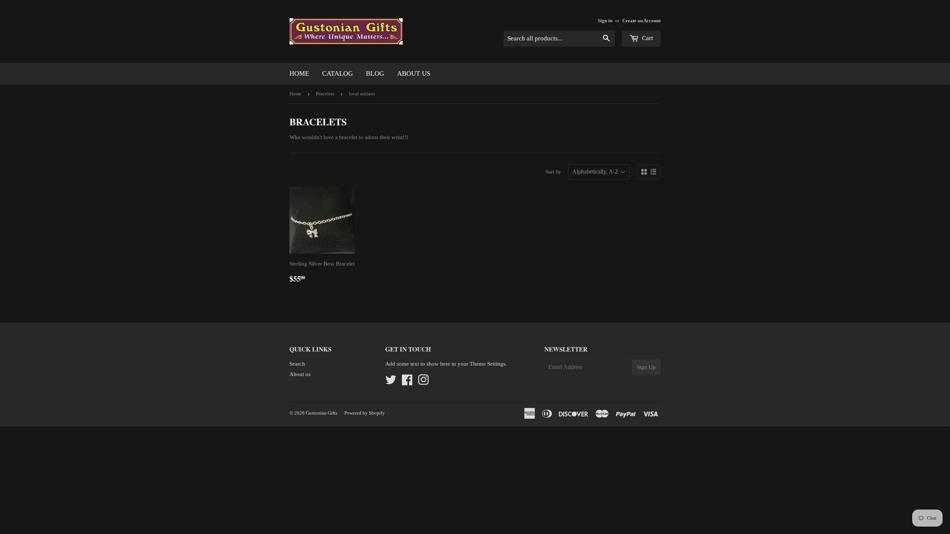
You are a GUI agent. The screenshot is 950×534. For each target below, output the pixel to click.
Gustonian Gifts (321, 413)
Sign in (605, 20)
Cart (647, 38)
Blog (375, 73)
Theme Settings (487, 364)
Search (297, 364)
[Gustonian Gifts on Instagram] (423, 382)
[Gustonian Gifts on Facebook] (407, 382)
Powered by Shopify (364, 413)
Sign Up (646, 367)
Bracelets (325, 93)
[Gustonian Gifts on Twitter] (390, 382)
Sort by (553, 172)
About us (413, 73)
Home (299, 73)
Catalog (337, 73)
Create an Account (641, 20)
